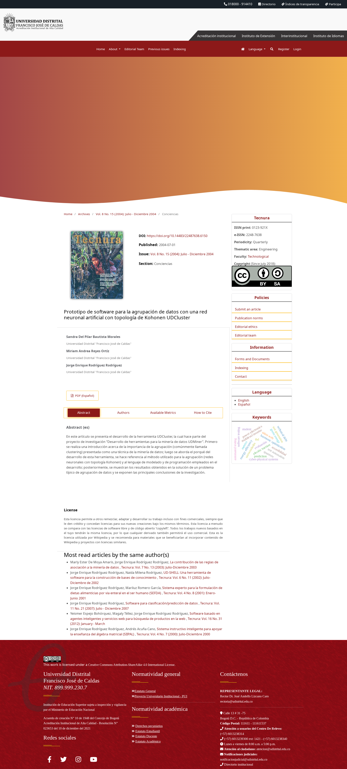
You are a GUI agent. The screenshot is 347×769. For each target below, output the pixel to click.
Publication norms (249, 318)
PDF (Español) (84, 396)
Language (256, 49)
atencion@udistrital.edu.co (257, 749)
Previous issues (158, 49)
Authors (123, 412)
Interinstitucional (294, 36)
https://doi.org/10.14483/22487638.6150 (177, 236)
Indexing (180, 49)
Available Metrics (163, 412)
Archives (84, 214)
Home (100, 49)
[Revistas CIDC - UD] (241, 49)
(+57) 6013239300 (236, 739)
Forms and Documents (252, 359)
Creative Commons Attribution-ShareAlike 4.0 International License (131, 664)
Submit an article (248, 309)
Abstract (83, 412)
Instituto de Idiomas (328, 36)
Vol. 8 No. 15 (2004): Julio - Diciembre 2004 (126, 214)
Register (283, 49)
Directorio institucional (238, 764)
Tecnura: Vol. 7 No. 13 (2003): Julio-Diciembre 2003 (159, 567)
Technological (258, 256)
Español (244, 404)
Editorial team (245, 335)
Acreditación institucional (216, 36)
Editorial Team (134, 49)
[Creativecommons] (262, 276)
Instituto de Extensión (258, 36)
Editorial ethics (246, 326)
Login (297, 49)
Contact (241, 376)
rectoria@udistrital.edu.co (236, 701)
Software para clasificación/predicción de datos (162, 603)
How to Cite (203, 412)
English (243, 400)
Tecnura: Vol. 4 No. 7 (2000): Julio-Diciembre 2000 (173, 634)
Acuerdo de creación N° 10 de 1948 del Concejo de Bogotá (81, 718)
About (113, 49)
